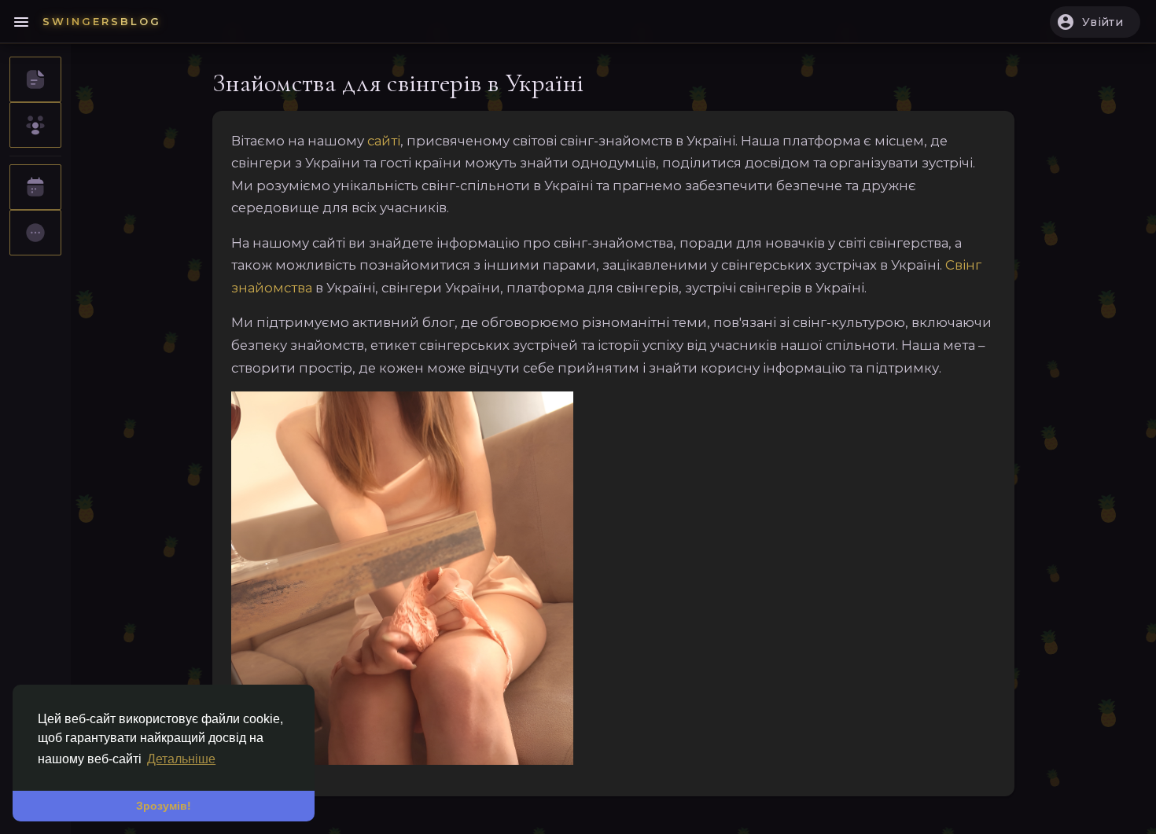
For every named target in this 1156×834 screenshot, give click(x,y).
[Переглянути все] (35, 232)
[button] (1095, 22)
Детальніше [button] (181, 759)
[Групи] (35, 125)
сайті (383, 141)
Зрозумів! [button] (163, 805)
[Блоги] (35, 79)
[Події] (35, 187)
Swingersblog (101, 21)
